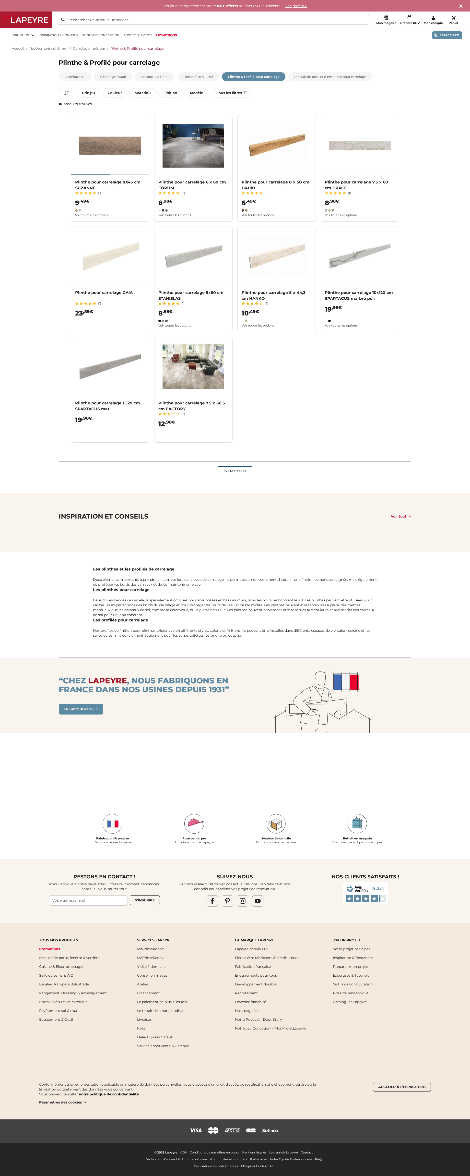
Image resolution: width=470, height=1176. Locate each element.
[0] (453, 17)
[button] (75, 76)
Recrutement (246, 993)
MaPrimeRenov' (150, 958)
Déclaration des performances (216, 1166)
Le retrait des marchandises (160, 1010)
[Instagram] (242, 901)
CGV (183, 1152)
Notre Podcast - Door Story (258, 1019)
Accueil (18, 48)
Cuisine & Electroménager (61, 966)
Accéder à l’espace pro (402, 1087)
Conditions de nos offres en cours (214, 1152)
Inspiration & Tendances (353, 958)
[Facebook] (212, 901)
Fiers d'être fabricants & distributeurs (266, 958)
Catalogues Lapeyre (350, 1002)
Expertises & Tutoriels (351, 975)
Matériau (143, 93)
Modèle (196, 93)
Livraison (144, 1019)
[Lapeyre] (26, 20)
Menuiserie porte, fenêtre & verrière (69, 958)
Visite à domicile (151, 966)
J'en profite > (296, 6)
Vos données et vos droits (228, 1159)
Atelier (142, 984)
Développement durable (255, 984)
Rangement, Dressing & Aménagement (73, 993)
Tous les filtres (229, 93)
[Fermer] (461, 6)
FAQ (318, 1159)
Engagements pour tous (256, 975)
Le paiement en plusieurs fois (162, 1002)
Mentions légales (254, 1152)
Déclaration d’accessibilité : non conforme (176, 1159)
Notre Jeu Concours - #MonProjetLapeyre (270, 1028)
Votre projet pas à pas (351, 949)
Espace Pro (449, 35)
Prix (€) (88, 93)
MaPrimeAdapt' (150, 949)
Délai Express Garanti (155, 1037)
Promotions (49, 949)
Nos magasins (247, 1010)
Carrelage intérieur (89, 48)
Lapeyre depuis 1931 (251, 949)
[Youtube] (257, 901)
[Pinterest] (227, 901)
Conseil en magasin (154, 975)
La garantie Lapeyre (283, 1152)
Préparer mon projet (350, 966)
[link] (166, 35)
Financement (148, 993)
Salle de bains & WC (56, 975)
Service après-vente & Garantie (163, 1046)
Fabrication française (253, 966)
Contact (307, 1152)
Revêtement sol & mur (48, 48)
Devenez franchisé (250, 1002)
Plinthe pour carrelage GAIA (104, 292)
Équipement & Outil (56, 1019)
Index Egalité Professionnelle (291, 1159)
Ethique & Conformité (257, 1166)
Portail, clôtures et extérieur (63, 1002)
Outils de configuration (353, 984)
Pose (141, 1028)
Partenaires (258, 1159)
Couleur (115, 93)
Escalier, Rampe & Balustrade (64, 984)
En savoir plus (79, 709)
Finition (170, 93)
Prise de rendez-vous (350, 993)
